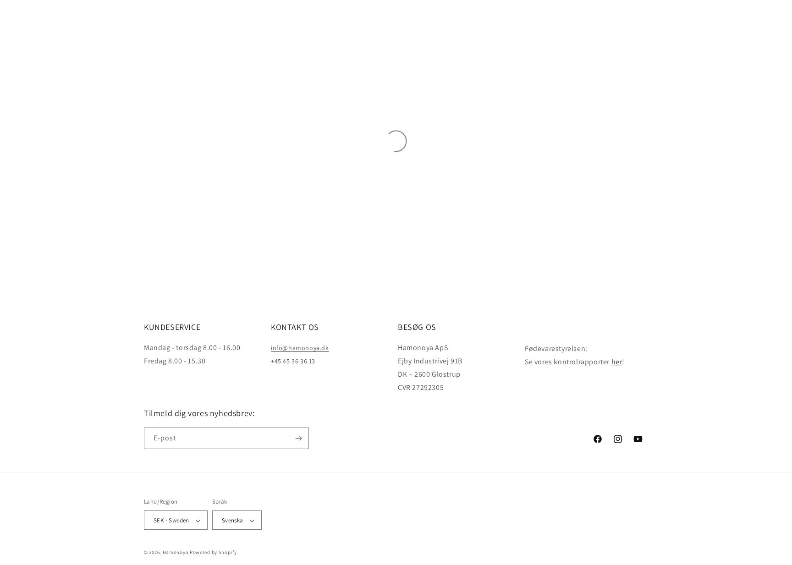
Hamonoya (176, 552)
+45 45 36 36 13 (293, 361)
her (616, 361)
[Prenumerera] (298, 438)
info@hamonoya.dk (300, 348)
